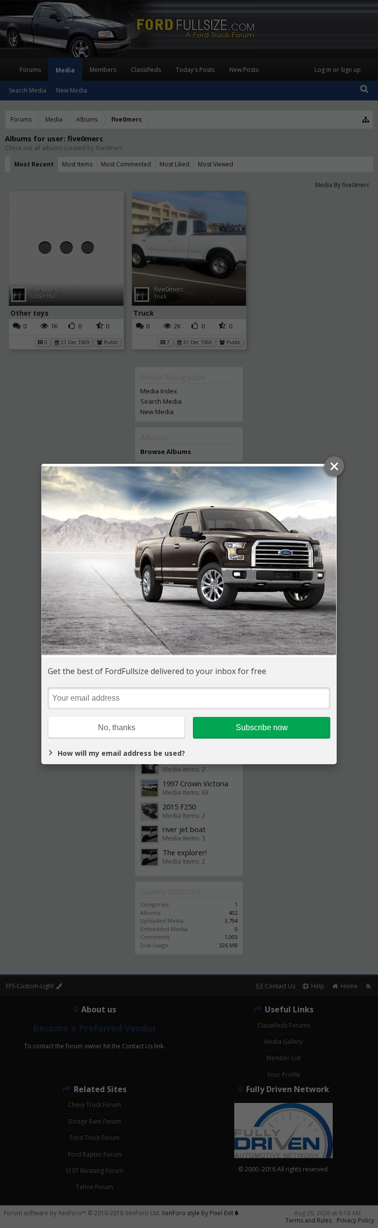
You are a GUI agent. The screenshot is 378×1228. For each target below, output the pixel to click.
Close (334, 466)
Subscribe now (262, 727)
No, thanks (116, 727)
